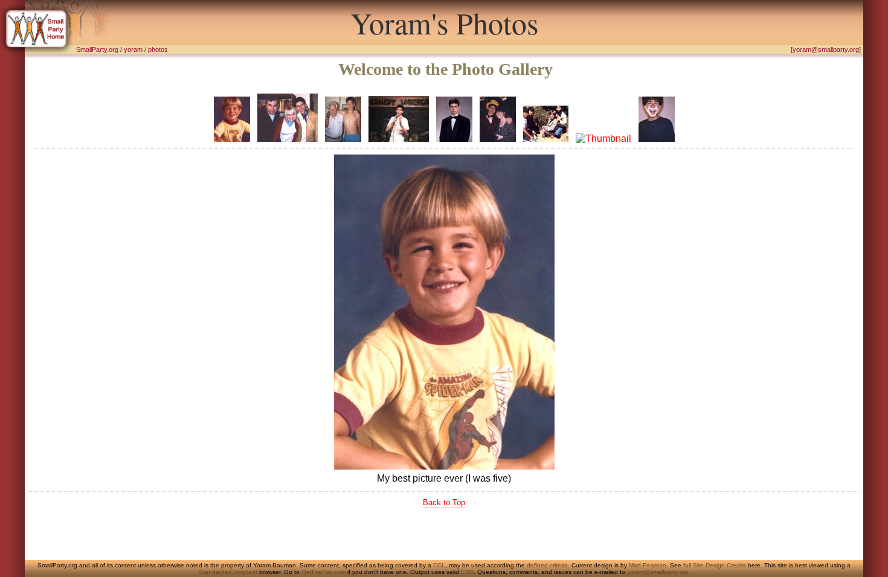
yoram (133, 49)
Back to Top (444, 502)
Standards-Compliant (228, 572)
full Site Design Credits (714, 565)
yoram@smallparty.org (826, 49)
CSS (467, 572)
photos (158, 49)
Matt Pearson (647, 565)
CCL (439, 565)
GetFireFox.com (323, 572)
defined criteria (547, 565)
